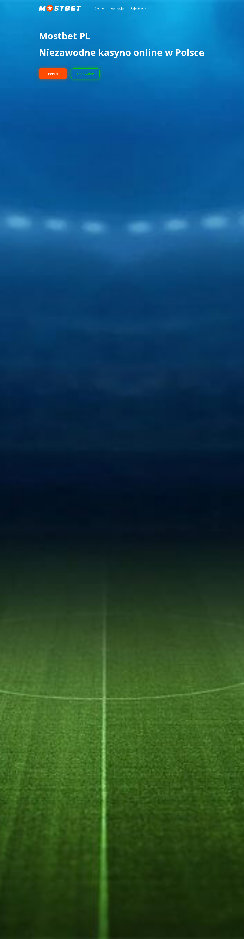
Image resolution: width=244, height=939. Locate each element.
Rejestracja (138, 8)
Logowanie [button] (85, 73)
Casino (99, 8)
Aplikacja (117, 8)
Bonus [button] (53, 73)
